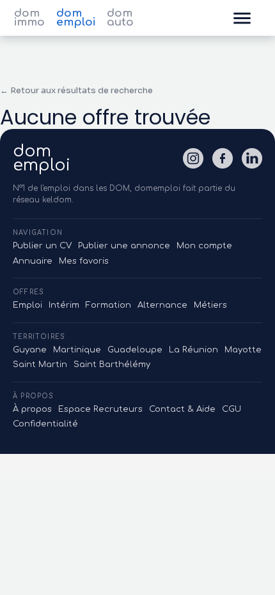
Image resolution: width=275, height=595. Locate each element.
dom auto (120, 18)
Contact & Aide (182, 409)
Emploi (27, 305)
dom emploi (75, 18)
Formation (108, 305)
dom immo (29, 18)
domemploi (41, 158)
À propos (32, 409)
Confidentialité (45, 423)
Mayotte (243, 349)
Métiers (210, 305)
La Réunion (193, 349)
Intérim (64, 305)
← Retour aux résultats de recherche (76, 90)
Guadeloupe (134, 349)
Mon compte (204, 245)
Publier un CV (42, 245)
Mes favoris (84, 261)
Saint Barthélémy (112, 364)
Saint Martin (40, 364)
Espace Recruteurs (100, 409)
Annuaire (32, 261)
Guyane (30, 349)
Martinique (77, 349)
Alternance (162, 305)
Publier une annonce (124, 245)
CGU (231, 409)
